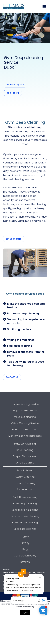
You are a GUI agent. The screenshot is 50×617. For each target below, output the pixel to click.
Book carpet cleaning (25, 522)
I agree (25, 612)
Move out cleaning (25, 417)
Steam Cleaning (25, 476)
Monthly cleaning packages (25, 436)
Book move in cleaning (25, 510)
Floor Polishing (25, 470)
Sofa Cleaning (25, 450)
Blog (25, 549)
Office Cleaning (25, 462)
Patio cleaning (25, 489)
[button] (15, 84)
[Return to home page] (14, 6)
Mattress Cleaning (25, 443)
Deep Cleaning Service (25, 410)
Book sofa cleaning (25, 528)
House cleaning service (25, 404)
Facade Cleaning (25, 483)
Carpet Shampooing (25, 456)
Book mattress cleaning (25, 516)
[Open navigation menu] (44, 6)
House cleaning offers (25, 429)
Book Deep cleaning (25, 503)
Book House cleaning (25, 497)
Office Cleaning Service (25, 423)
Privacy (25, 543)
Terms (25, 536)
